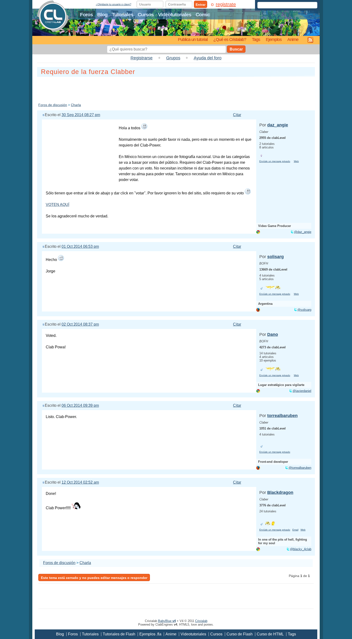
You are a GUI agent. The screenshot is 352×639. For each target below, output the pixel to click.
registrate (226, 4)
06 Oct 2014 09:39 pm (80, 405)
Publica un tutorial (193, 39)
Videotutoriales (174, 14)
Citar (237, 115)
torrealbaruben (282, 415)
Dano (272, 334)
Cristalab (201, 621)
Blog (102, 14)
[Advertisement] (176, 89)
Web (296, 161)
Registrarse (142, 58)
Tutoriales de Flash (119, 634)
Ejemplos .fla (150, 634)
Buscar (236, 49)
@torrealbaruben (300, 467)
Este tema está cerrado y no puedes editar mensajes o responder (94, 578)
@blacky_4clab (300, 549)
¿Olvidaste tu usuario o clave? (113, 4)
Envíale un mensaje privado (274, 161)
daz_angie (277, 125)
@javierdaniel (302, 391)
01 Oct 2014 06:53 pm (80, 246)
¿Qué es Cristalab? (229, 39)
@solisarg (304, 309)
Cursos (146, 14)
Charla (76, 105)
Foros (86, 14)
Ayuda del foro (207, 58)
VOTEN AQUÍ (57, 205)
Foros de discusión (52, 105)
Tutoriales (122, 14)
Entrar (200, 4)
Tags (256, 39)
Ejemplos (274, 39)
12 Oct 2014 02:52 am (80, 482)
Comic (203, 14)
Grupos (173, 58)
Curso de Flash (240, 634)
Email (295, 529)
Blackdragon (280, 492)
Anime (292, 39)
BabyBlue (167, 621)
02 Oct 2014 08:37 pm (80, 324)
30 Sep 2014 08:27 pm (81, 115)
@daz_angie (302, 232)
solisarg (275, 256)
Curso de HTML (270, 634)
